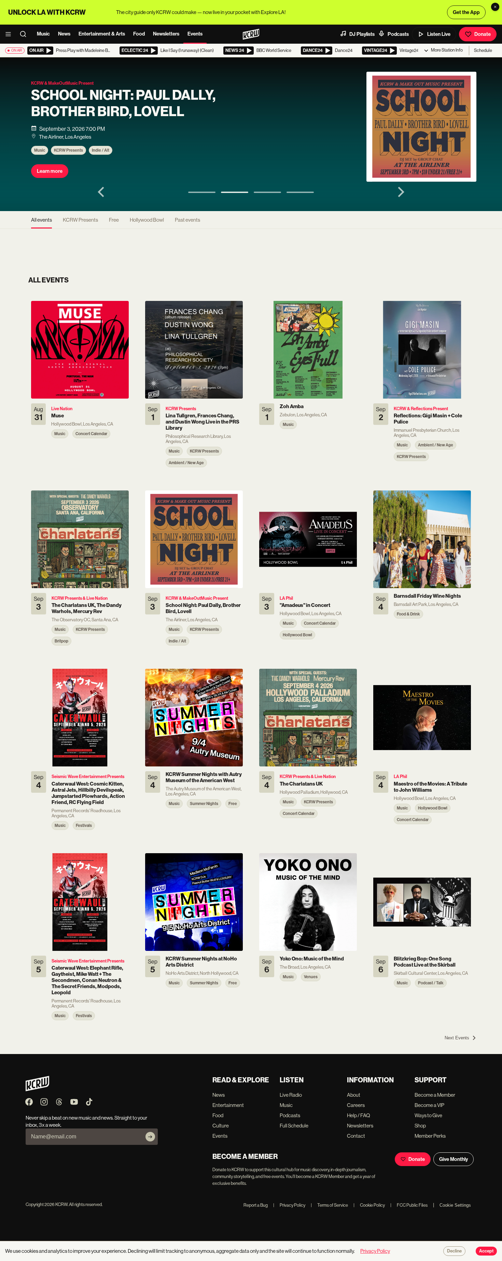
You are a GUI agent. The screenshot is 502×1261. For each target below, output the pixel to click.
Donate (482, 34)
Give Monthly (453, 1159)
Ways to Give (428, 1115)
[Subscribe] (150, 1136)
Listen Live (438, 34)
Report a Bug (255, 1205)
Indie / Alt (100, 150)
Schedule (483, 50)
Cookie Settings (455, 1205)
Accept (486, 1251)
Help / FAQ (358, 1115)
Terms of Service (329, 1205)
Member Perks (430, 1136)
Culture (220, 1125)
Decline (454, 1251)
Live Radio (291, 1095)
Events (195, 34)
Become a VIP (429, 1105)
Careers (356, 1105)
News (64, 34)
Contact (356, 1136)
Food (139, 34)
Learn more (49, 171)
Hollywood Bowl (147, 220)
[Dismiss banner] (495, 7)
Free (114, 220)
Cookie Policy (369, 1205)
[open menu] (10, 34)
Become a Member (435, 1095)
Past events (187, 220)
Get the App (466, 12)
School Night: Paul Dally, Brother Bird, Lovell (123, 103)
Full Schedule (294, 1125)
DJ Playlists (362, 34)
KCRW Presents (68, 150)
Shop (420, 1125)
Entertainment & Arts (102, 34)
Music (43, 34)
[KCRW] (37, 1089)
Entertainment (228, 1105)
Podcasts (398, 34)
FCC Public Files (409, 1205)
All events (41, 220)
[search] (25, 34)
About (353, 1095)
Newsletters (166, 34)
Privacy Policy (289, 1205)
